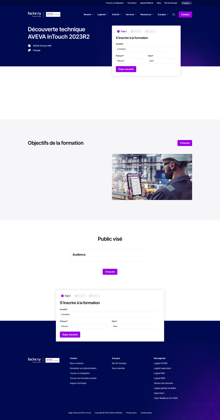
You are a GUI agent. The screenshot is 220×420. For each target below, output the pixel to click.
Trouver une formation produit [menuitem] (83, 378)
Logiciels (102, 14)
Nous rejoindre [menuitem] (118, 368)
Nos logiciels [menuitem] (160, 358)
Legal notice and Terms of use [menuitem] (79, 413)
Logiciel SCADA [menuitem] (160, 363)
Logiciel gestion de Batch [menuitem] (165, 388)
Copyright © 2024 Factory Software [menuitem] (108, 413)
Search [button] (173, 14)
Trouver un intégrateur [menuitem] (115, 3)
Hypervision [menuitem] (159, 393)
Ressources (145, 14)
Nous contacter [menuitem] (77, 363)
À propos (162, 14)
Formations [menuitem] (132, 3)
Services (130, 14)
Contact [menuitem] (73, 358)
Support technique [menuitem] (78, 383)
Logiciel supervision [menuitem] (162, 368)
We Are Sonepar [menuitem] (170, 3)
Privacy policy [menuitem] (131, 413)
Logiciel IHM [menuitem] (159, 373)
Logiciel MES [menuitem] (159, 378)
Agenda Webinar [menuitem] (146, 3)
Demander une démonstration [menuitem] (83, 368)
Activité (115, 14)
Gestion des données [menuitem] (163, 383)
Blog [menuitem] (159, 3)
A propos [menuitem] (116, 358)
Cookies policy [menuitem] (146, 413)
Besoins (87, 14)
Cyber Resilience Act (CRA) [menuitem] (166, 398)
